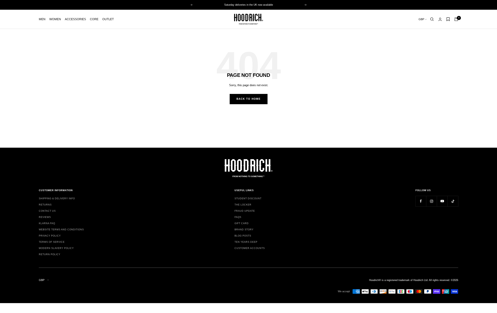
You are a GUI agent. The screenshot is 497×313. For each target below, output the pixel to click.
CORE (94, 19)
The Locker (243, 204)
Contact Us (47, 211)
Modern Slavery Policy (56, 248)
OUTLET (108, 19)
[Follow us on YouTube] (442, 201)
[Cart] (456, 19)
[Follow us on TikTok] (452, 201)
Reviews (45, 217)
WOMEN (55, 19)
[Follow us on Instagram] (431, 201)
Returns (45, 204)
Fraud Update (245, 211)
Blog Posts (243, 235)
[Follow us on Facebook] (420, 201)
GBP (422, 19)
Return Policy (49, 254)
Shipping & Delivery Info (57, 198)
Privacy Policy (50, 235)
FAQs (238, 217)
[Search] (432, 19)
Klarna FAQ (47, 223)
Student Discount (248, 198)
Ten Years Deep (246, 242)
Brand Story (244, 229)
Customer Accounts (250, 248)
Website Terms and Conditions (61, 229)
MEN (42, 19)
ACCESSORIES (75, 19)
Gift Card (242, 223)
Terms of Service (52, 242)
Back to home (248, 98)
